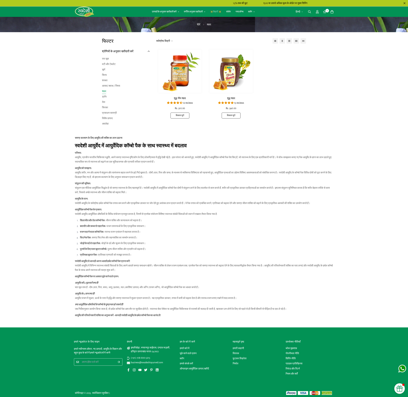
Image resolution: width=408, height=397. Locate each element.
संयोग (228, 12)
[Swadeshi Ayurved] (84, 12)
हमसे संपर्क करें (186, 363)
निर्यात (235, 363)
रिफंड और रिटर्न (293, 368)
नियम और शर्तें (292, 373)
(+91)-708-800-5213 (140, 358)
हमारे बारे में (184, 348)
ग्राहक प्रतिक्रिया (294, 363)
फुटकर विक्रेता (240, 358)
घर (198, 24)
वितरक (236, 353)
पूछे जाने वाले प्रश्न (188, 353)
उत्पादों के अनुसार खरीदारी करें (164, 12)
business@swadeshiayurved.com (147, 362)
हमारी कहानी (238, 348)
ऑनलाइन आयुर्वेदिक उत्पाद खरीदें (194, 368)
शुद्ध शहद (231, 98)
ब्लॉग (250, 12)
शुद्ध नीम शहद (180, 98)
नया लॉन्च (239, 12)
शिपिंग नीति (291, 358)
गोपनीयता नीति (292, 353)
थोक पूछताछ (291, 348)
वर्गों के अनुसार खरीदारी (193, 12)
